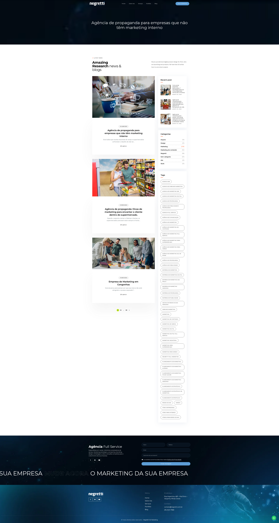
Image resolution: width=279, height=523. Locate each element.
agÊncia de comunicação (170, 217)
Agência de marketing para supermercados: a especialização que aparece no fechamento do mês (178, 103)
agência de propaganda (170, 260)
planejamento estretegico (171, 398)
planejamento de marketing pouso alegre (171, 374)
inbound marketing (168, 309)
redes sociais (166, 402)
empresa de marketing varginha (169, 287)
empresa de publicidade (170, 298)
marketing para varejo (169, 352)
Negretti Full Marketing (150, 520)
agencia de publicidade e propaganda (170, 206)
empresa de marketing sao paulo (171, 280)
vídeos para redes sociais (170, 417)
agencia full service (169, 212)
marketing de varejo (169, 324)
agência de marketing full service (171, 234)
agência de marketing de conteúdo (170, 228)
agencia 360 (166, 181)
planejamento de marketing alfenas (171, 367)
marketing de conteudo (170, 319)
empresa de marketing (169, 270)
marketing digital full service (169, 334)
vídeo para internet (169, 412)
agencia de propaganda (170, 201)
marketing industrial (169, 340)
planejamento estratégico (171, 386)
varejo (178, 402)
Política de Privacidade (174, 459)
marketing (165, 314)
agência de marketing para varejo (171, 247)
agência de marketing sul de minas (171, 254)
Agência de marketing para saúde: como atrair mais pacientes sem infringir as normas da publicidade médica (178, 118)
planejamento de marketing (171, 361)
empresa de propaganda (170, 293)
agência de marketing (169, 222)
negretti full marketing (170, 356)
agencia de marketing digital (172, 196)
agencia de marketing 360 (170, 191)
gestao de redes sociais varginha (170, 303)
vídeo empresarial (168, 407)
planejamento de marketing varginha (171, 380)
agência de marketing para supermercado (171, 241)
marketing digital (168, 329)
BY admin (123, 146)
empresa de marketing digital (172, 275)
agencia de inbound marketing (172, 186)
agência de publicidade (170, 265)
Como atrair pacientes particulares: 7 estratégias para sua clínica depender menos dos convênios (178, 89)
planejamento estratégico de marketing (172, 392)
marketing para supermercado (167, 346)
